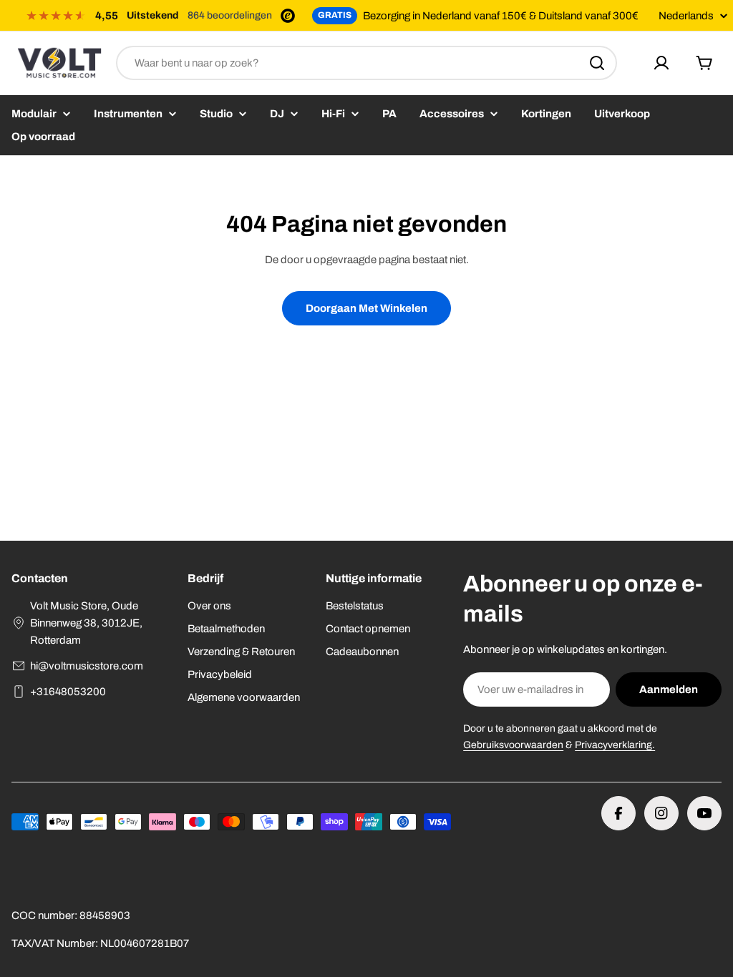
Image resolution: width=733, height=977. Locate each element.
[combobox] (366, 63)
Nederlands (686, 16)
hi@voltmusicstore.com (86, 666)
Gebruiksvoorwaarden (513, 745)
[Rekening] (661, 63)
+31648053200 (68, 691)
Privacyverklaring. (615, 745)
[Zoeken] (597, 63)
